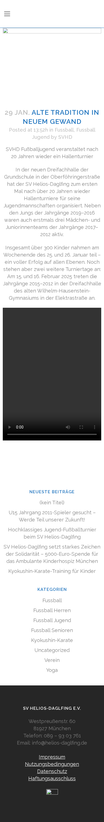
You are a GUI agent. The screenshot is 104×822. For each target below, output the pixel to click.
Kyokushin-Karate (52, 640)
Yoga (52, 670)
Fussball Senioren (52, 630)
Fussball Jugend (52, 620)
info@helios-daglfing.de (59, 743)
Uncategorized (52, 650)
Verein (52, 660)
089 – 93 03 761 (62, 736)
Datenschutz (52, 771)
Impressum (52, 757)
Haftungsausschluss (52, 778)
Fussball (64, 130)
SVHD (65, 137)
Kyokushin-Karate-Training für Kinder (52, 571)
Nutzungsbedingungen (52, 764)
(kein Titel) (52, 502)
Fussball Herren (52, 610)
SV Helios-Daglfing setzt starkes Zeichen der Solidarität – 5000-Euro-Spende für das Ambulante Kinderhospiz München (52, 554)
